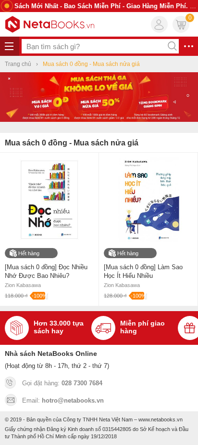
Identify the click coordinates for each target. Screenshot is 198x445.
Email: (63, 400)
